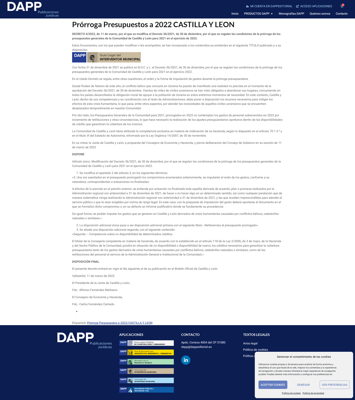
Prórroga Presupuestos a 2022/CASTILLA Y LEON (119, 323)
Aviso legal (250, 343)
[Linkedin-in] (185, 360)
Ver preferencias (334, 385)
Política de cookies (291, 393)
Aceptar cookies (273, 385)
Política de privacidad (313, 393)
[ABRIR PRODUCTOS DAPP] (271, 13)
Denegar (303, 385)
